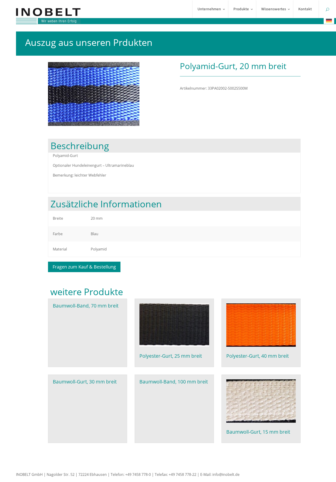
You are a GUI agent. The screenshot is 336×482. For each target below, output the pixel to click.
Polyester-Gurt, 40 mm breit (257, 356)
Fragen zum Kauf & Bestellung (84, 267)
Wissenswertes (273, 9)
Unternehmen (209, 9)
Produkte (241, 9)
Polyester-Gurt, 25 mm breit (170, 356)
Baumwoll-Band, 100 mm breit (173, 381)
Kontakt (305, 9)
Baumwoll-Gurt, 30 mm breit (85, 381)
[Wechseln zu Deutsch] (329, 20)
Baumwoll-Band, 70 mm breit (85, 305)
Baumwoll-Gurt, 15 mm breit (258, 432)
